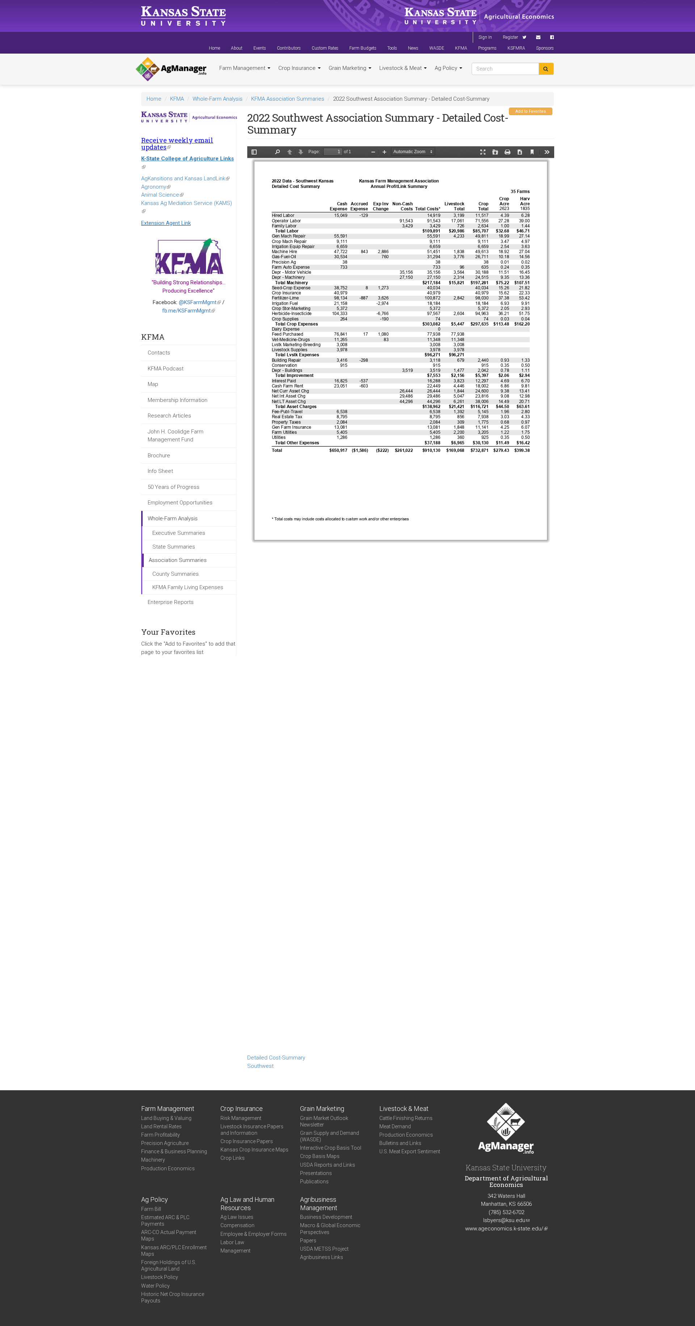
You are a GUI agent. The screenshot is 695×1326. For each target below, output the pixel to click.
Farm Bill (151, 1209)
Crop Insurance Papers (246, 1141)
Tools (392, 48)
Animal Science (162, 195)
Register (510, 37)
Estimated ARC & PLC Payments (165, 1220)
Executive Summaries (178, 533)
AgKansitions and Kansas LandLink (185, 178)
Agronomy (155, 187)
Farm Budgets (362, 48)
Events (259, 48)
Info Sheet (160, 471)
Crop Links (232, 1158)
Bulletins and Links (400, 1143)
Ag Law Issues (236, 1217)
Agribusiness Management (318, 1204)
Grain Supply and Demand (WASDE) (329, 1136)
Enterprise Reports (171, 602)
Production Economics (168, 1168)
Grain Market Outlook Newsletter (324, 1121)
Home (214, 48)
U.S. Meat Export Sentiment (409, 1151)
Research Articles (169, 415)
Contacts (159, 352)
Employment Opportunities (180, 502)
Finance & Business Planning (174, 1151)
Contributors (289, 48)
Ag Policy (447, 68)
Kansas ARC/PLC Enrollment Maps (174, 1251)
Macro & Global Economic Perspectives (330, 1228)
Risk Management (240, 1118)
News (413, 48)
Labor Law (232, 1242)
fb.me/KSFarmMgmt (188, 310)
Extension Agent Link (166, 223)
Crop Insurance (297, 68)
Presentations (316, 1173)
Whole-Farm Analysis (218, 99)
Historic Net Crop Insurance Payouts (172, 1297)
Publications (314, 1181)
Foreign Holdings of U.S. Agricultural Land (168, 1265)
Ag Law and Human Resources (247, 1204)
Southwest (260, 1066)
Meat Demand (395, 1126)
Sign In (485, 37)
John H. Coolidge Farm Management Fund (175, 435)
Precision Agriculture (165, 1143)
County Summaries (175, 574)
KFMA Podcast (166, 368)
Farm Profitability (160, 1135)
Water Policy (155, 1286)
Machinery (153, 1160)
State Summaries (173, 547)
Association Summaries (178, 560)
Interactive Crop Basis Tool (330, 1148)
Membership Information (177, 400)
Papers (308, 1240)
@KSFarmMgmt (200, 302)
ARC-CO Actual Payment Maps (168, 1235)
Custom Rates (325, 48)
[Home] (171, 69)
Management (235, 1251)
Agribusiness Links (321, 1257)
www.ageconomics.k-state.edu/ (506, 1228)
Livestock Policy (159, 1277)
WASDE (436, 48)
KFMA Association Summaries (287, 99)
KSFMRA (516, 48)
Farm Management (243, 68)
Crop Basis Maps (320, 1156)
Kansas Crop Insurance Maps (254, 1150)
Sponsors (545, 48)
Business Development (326, 1217)
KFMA (461, 48)
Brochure (159, 455)
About (237, 48)
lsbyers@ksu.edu (506, 1220)
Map (153, 384)
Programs (487, 48)
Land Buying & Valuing (166, 1118)
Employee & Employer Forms (253, 1234)
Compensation (237, 1225)
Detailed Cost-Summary (276, 1057)
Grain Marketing (348, 68)
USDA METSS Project (324, 1249)
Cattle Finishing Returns (406, 1118)
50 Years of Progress (173, 487)
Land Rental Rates (161, 1126)
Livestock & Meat (401, 68)
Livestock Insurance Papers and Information (251, 1130)
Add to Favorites (530, 111)
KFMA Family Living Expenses (187, 587)
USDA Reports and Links (327, 1165)
